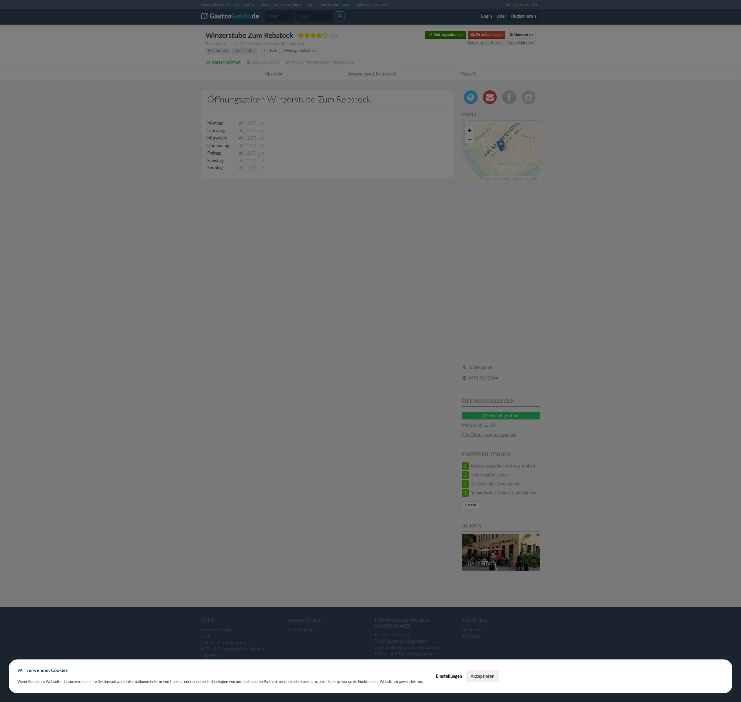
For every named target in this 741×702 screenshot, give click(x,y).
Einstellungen (449, 676)
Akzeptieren (482, 676)
